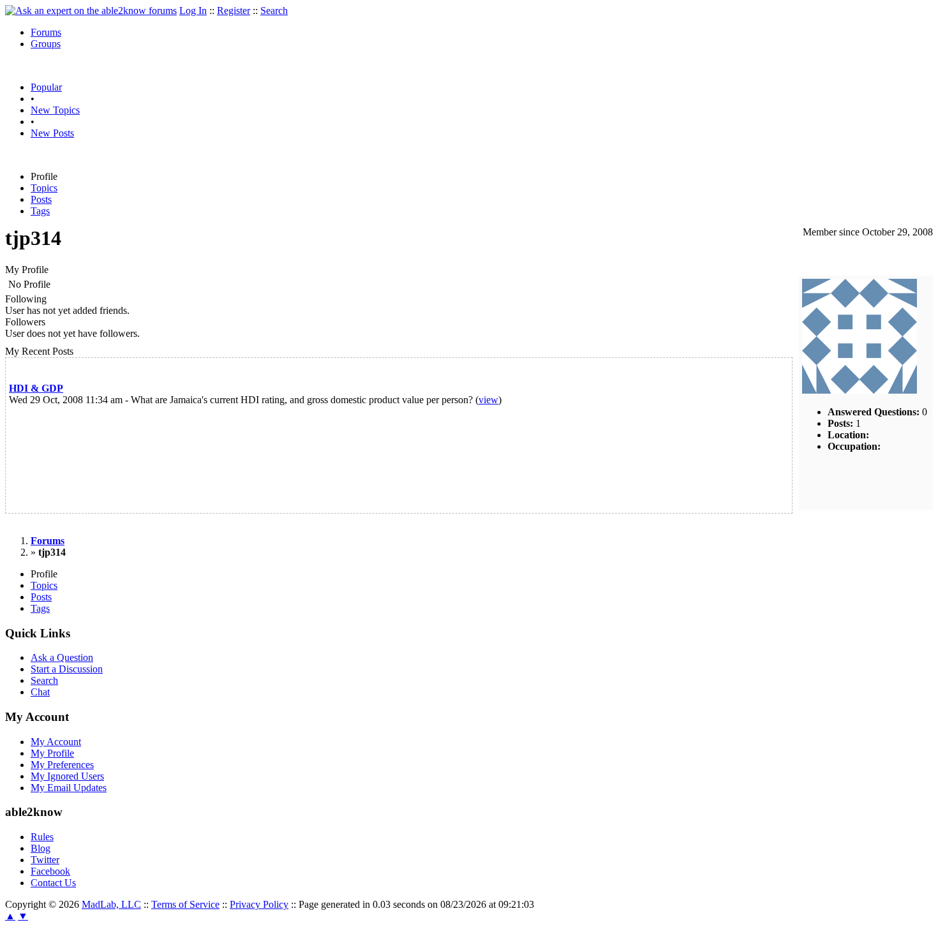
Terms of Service (185, 904)
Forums (46, 32)
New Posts (52, 133)
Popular (46, 87)
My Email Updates (69, 787)
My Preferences (62, 764)
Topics (44, 187)
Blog (40, 848)
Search (274, 10)
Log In (193, 10)
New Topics (55, 110)
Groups (46, 43)
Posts (41, 199)
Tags (40, 210)
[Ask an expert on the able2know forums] (91, 10)
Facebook (50, 871)
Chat (40, 691)
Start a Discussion (67, 669)
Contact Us (53, 882)
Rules (42, 836)
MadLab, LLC (111, 904)
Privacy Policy (259, 904)
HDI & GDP (36, 388)
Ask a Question (62, 657)
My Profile (52, 753)
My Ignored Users (67, 776)
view (488, 399)
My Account (56, 741)
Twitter (45, 859)
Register (233, 10)
